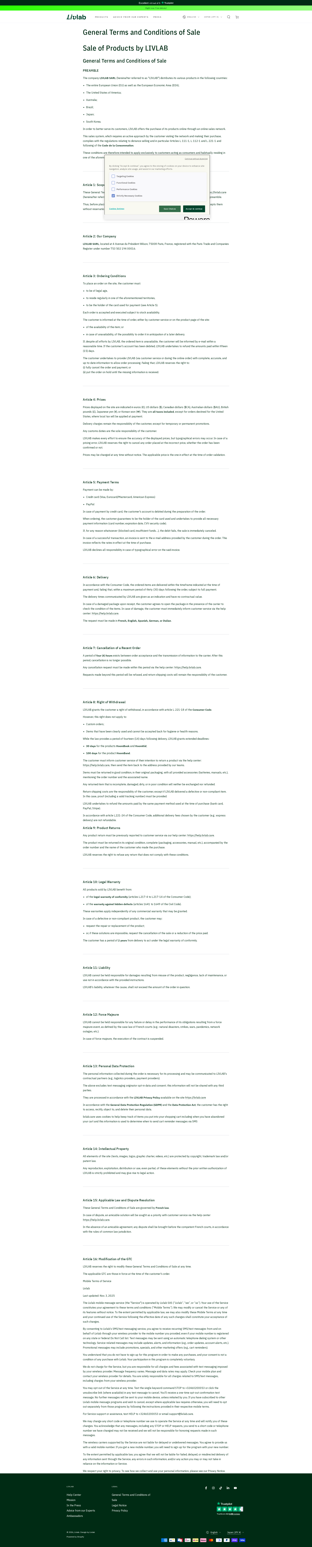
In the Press (74, 1505)
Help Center (74, 1494)
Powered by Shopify (75, 1536)
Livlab (76, 1532)
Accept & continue (194, 209)
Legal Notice (119, 1505)
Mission (71, 1500)
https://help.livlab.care (105, 613)
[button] (228, 17)
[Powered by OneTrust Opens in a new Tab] (196, 217)
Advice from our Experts (81, 1510)
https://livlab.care (216, 192)
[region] (157, 187)
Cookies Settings (116, 208)
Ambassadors (75, 1515)
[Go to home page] (76, 17)
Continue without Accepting (196, 159)
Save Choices (170, 209)
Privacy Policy (120, 1510)
